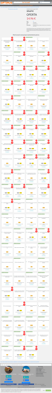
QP (33, 21)
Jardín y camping (5, 361)
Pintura (30, 0)
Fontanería (21, 0)
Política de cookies (43, 385)
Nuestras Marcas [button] (8, 364)
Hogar (15, 0)
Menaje (17, 0)
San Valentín (20, 364)
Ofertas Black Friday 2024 (14, 364)
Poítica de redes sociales (26, 385)
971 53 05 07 (9, 379)
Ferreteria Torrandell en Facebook (24, 384)
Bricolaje (27, 0)
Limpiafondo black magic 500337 (34, 361)
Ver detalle (43, 48)
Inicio (1, 361)
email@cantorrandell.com (25, 382)
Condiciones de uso (8, 385)
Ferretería (9, 0)
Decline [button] (44, 390)
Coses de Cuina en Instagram (40, 384)
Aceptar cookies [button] (48, 390)
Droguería (33, 0)
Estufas (36, 0)
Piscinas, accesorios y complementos (12, 361)
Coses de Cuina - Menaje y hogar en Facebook (8, 384)
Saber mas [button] (19, 391)
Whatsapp (9, 376)
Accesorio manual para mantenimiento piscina (24, 361)
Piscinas (24, 0)
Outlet (43, 0)
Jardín (13, 0)
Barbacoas (40, 0)
